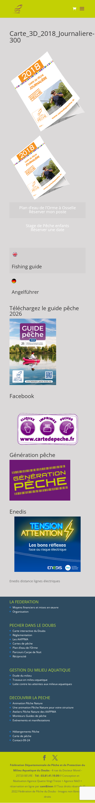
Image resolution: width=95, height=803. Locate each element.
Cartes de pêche (23, 643)
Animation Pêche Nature (28, 703)
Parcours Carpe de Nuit (27, 652)
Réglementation (22, 635)
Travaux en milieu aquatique (30, 680)
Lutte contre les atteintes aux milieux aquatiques (42, 684)
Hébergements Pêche (26, 731)
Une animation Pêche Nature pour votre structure (43, 707)
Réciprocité (19, 656)
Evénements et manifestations (31, 720)
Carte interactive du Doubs (29, 631)
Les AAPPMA (20, 639)
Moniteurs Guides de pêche (29, 716)
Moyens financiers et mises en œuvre (36, 607)
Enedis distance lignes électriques (35, 581)
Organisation (20, 611)
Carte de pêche (22, 736)
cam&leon (46, 786)
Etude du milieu (22, 675)
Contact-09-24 (21, 740)
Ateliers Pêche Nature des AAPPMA (34, 712)
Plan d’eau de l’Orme (25, 648)
